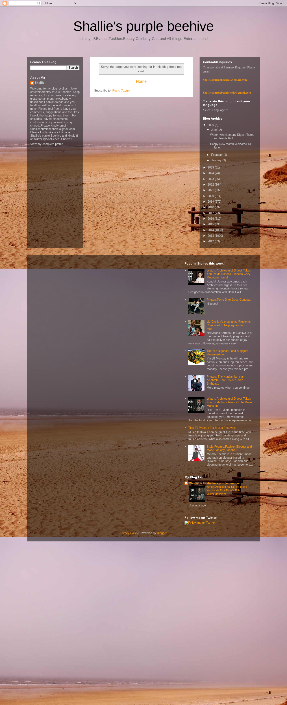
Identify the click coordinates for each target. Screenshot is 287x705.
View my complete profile (46, 144)
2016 (211, 218)
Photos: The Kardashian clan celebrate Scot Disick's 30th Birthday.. (225, 380)
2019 (211, 201)
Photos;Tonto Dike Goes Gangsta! (229, 299)
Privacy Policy (129, 533)
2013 (211, 235)
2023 (211, 179)
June (214, 129)
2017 (211, 213)
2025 (211, 167)
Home (141, 81)
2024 (211, 173)
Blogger (162, 533)
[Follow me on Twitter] (200, 522)
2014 (211, 230)
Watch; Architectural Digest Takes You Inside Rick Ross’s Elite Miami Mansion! (229, 402)
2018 (211, 207)
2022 (211, 184)
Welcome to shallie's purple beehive (214, 483)
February (217, 154)
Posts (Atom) (121, 90)
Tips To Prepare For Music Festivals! (212, 427)
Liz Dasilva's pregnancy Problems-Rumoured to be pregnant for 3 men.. (229, 325)
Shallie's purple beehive (143, 26)
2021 (211, 190)
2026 (211, 125)
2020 (211, 196)
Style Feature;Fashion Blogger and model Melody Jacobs (229, 448)
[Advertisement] (134, 615)
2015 (211, 224)
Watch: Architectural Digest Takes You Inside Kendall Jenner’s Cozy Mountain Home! (229, 274)
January (216, 160)
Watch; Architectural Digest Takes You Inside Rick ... (232, 136)
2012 (211, 241)
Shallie (39, 82)
